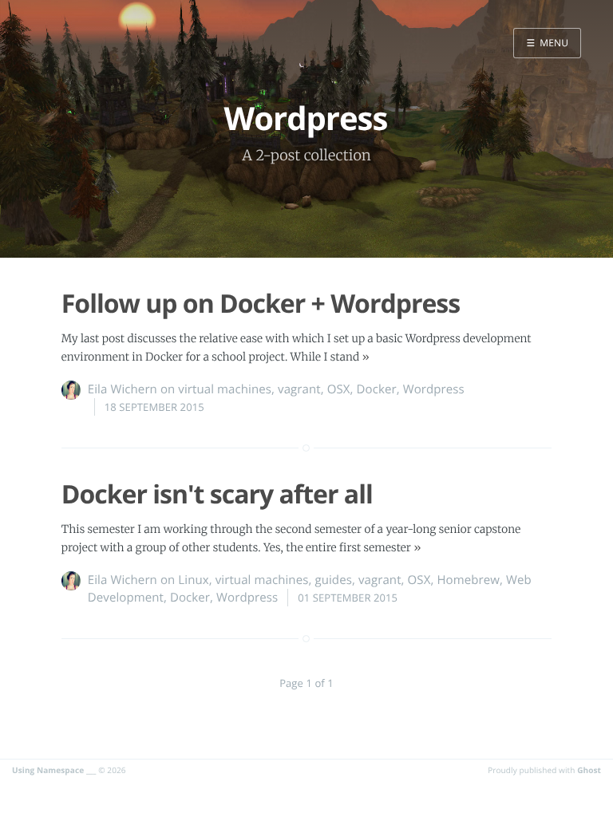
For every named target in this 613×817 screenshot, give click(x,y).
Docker (377, 389)
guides (332, 580)
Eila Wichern (122, 389)
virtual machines (224, 389)
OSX (338, 389)
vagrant (299, 389)
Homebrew (468, 580)
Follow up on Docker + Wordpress (260, 303)
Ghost (589, 770)
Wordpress (434, 389)
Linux (193, 580)
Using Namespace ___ (54, 770)
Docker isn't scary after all (217, 494)
